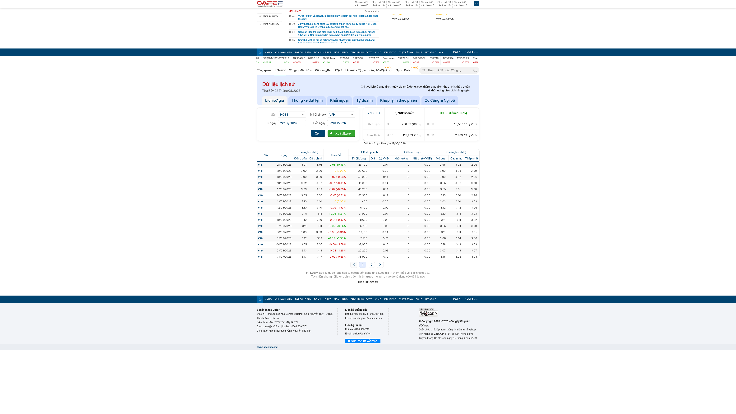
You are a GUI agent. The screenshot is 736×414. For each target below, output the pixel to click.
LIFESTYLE (430, 52)
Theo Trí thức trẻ (368, 282)
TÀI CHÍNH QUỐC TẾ (361, 52)
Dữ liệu (457, 52)
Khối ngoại (339, 100)
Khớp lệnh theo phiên (398, 100)
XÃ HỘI (268, 52)
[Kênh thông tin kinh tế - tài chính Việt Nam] (270, 4)
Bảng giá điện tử (270, 16)
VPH (260, 164)
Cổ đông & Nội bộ (440, 100)
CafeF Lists (471, 52)
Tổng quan (264, 70)
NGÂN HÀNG (340, 52)
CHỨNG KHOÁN (283, 52)
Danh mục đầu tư (271, 24)
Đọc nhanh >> (372, 11)
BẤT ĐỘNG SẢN (303, 52)
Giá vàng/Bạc (323, 70)
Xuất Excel (343, 133)
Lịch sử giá (274, 100)
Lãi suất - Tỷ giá (355, 70)
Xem (318, 133)
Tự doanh (364, 100)
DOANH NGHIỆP (322, 52)
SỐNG (419, 52)
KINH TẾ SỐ (390, 52)
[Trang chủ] (260, 52)
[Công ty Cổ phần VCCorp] (428, 316)
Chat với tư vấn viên (364, 341)
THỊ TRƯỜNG (406, 52)
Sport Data (403, 70)
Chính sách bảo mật (267, 347)
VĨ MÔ (378, 52)
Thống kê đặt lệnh (307, 100)
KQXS (338, 70)
